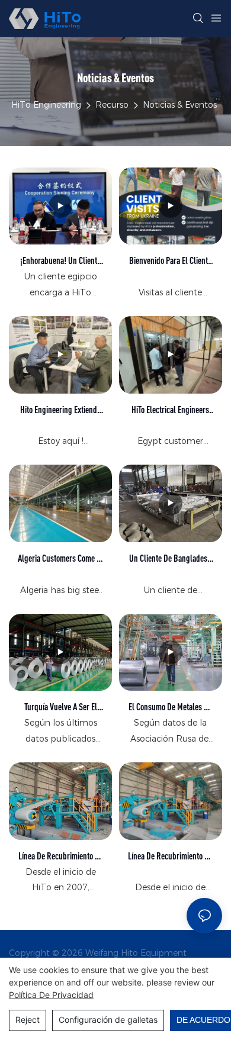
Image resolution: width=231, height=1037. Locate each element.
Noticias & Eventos (180, 104)
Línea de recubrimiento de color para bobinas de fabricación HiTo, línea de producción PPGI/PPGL (170, 857)
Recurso (112, 104)
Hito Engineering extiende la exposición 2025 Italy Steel (60, 410)
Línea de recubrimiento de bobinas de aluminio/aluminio (60, 857)
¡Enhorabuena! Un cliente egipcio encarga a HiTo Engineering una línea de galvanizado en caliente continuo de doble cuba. (60, 261)
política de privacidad (51, 995)
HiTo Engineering (46, 104)
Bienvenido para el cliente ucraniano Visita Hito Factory (170, 261)
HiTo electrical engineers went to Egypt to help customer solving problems (170, 410)
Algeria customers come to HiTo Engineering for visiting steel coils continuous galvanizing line (60, 559)
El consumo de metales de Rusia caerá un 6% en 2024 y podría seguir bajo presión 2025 (170, 707)
